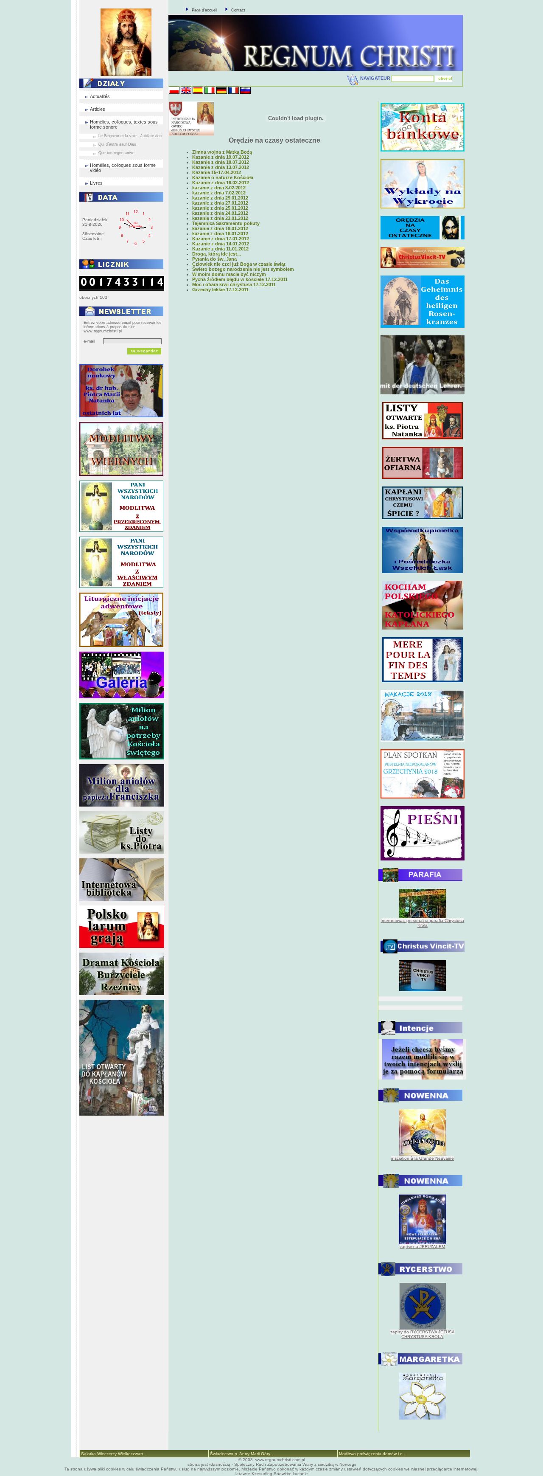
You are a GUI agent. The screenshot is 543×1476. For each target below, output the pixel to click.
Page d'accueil (204, 10)
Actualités (100, 96)
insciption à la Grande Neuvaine (422, 1158)
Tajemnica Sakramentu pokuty (226, 223)
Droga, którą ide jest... (216, 253)
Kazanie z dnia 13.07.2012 (220, 167)
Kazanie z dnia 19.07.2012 (220, 157)
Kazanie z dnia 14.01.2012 (220, 243)
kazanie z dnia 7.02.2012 (219, 192)
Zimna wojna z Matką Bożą (222, 152)
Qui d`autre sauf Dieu (117, 144)
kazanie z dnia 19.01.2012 (220, 228)
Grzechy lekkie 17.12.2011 (220, 289)
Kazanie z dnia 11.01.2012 (220, 248)
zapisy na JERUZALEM (422, 1246)
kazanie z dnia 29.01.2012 (220, 197)
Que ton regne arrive (116, 153)
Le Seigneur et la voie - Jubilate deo (130, 136)
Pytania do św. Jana (214, 258)
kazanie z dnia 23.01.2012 (220, 218)
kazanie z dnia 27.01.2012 (220, 202)
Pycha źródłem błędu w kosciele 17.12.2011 (240, 279)
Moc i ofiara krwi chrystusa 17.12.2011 (234, 284)
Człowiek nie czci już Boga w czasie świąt (238, 264)
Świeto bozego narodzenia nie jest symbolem (243, 269)
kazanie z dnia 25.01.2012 (220, 208)
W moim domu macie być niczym (229, 274)
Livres (96, 183)
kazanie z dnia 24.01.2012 (220, 213)
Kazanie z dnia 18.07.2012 (220, 162)
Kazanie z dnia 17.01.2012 (220, 238)
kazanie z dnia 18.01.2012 (220, 233)
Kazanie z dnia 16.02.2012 (220, 182)
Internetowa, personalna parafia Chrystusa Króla (422, 923)
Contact (238, 10)
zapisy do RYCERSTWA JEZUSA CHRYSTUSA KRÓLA (422, 1334)
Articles (97, 109)
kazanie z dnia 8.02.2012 (219, 187)
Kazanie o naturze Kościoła (222, 177)
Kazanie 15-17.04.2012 (216, 172)
